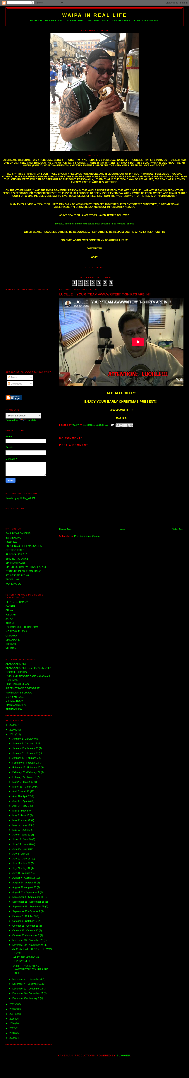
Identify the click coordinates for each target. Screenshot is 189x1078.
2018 (12, 1033)
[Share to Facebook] (128, 425)
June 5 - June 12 (21, 834)
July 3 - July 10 (21, 853)
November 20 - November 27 (28, 945)
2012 (12, 1004)
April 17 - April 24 (21, 801)
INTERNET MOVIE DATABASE (23, 688)
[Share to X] (124, 425)
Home (122, 529)
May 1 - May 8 (20, 810)
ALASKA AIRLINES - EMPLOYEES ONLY (28, 668)
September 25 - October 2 (26, 911)
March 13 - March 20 (23, 786)
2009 (12, 725)
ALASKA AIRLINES (16, 663)
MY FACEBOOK (14, 701)
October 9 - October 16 (25, 921)
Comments (16, 383)
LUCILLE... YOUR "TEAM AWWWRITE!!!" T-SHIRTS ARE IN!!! (30, 970)
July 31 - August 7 (22, 873)
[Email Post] (112, 425)
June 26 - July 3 (21, 849)
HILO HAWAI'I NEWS (17, 684)
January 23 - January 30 (25, 753)
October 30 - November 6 (26, 935)
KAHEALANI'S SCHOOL (19, 692)
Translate (31, 420)
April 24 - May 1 (21, 805)
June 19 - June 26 (22, 844)
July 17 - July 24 (21, 863)
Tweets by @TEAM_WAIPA (20, 498)
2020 (12, 1038)
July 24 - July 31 (21, 868)
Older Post (177, 529)
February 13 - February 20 (26, 767)
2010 (12, 729)
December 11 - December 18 (28, 988)
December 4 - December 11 (27, 983)
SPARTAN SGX (14, 709)
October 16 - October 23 (25, 925)
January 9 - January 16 (25, 743)
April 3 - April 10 (21, 791)
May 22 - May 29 (21, 825)
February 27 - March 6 (24, 777)
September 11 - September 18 (28, 901)
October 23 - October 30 (25, 930)
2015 (12, 1018)
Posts (13, 377)
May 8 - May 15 (21, 815)
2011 (12, 734)
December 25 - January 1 (26, 998)
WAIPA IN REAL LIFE (94, 15)
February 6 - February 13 (25, 762)
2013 (12, 1009)
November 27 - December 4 (27, 979)
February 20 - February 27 (26, 772)
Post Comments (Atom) (86, 536)
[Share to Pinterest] (131, 425)
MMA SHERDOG (15, 696)
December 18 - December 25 (28, 993)
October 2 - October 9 (24, 916)
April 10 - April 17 (21, 796)
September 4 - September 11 (28, 897)
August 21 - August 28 (24, 887)
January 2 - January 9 (24, 738)
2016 (12, 1023)
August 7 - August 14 (24, 877)
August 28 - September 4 (26, 892)
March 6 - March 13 (23, 782)
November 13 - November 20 (28, 940)
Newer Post (65, 529)
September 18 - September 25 (28, 906)
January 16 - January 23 (25, 748)
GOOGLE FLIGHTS (16, 672)
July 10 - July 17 (21, 858)
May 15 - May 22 (21, 820)
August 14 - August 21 (24, 882)
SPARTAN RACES (16, 705)
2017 (12, 1028)
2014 (12, 1014)
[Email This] (117, 425)
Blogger (123, 1055)
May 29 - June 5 (21, 829)
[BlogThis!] (121, 425)
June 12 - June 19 (22, 839)
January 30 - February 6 (25, 758)
